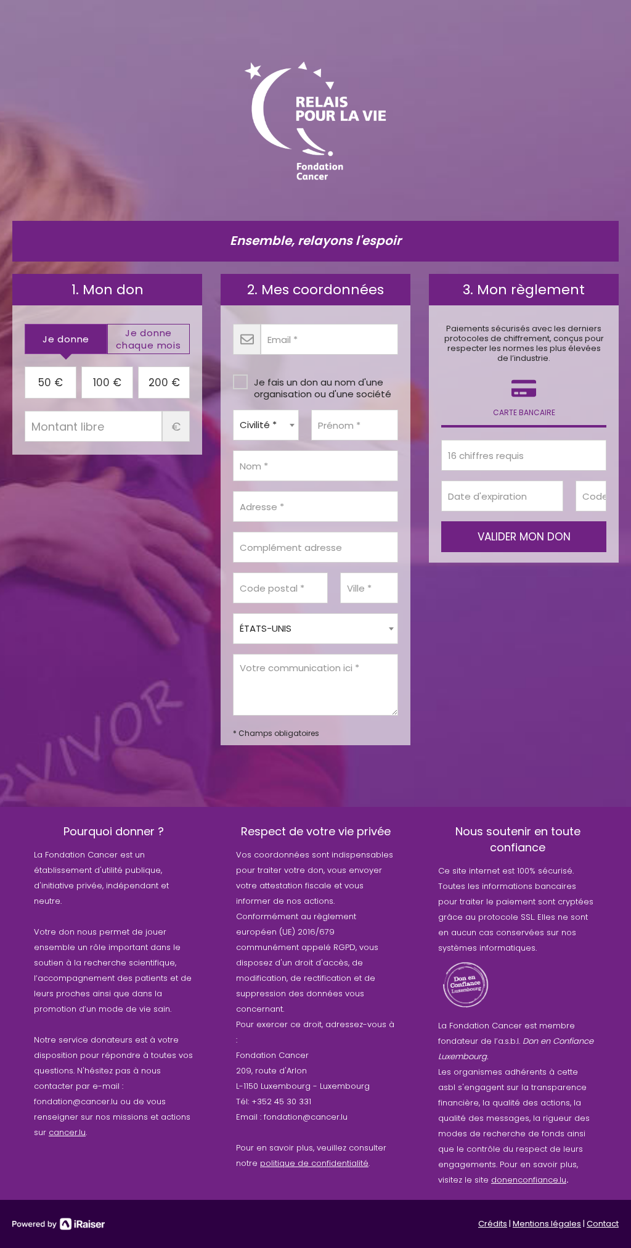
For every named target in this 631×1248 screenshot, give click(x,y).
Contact (603, 1223)
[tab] (66, 339)
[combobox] (266, 425)
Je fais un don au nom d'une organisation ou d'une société (322, 388)
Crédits (492, 1223)
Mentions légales (547, 1223)
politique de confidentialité (314, 1163)
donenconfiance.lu (528, 1180)
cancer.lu (67, 1132)
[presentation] (66, 338)
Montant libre (176, 426)
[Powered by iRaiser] (58, 1224)
